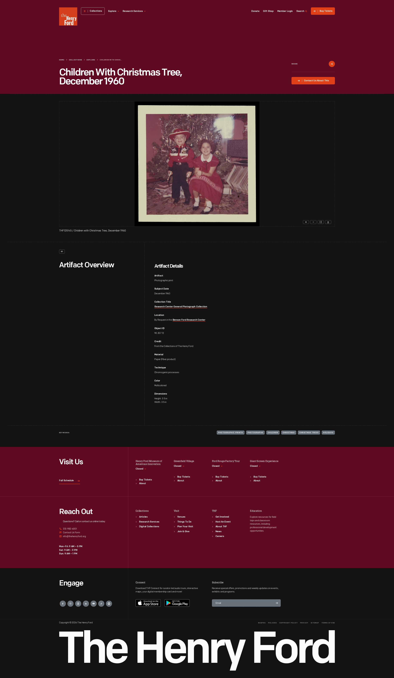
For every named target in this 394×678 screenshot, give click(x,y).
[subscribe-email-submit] (277, 603)
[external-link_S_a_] (90, 529)
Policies (272, 623)
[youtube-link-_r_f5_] (93, 604)
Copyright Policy (288, 623)
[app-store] (148, 603)
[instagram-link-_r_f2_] (70, 604)
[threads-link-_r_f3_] (78, 604)
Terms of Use (328, 623)
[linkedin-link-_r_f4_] (86, 604)
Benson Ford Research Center (189, 320)
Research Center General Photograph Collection (181, 307)
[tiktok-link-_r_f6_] (101, 604)
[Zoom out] (313, 222)
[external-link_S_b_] (90, 532)
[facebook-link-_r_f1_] (63, 604)
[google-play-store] (177, 603)
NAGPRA (262, 623)
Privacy (304, 623)
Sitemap (315, 623)
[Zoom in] (306, 222)
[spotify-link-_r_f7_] (109, 604)
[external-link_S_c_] (90, 536)
